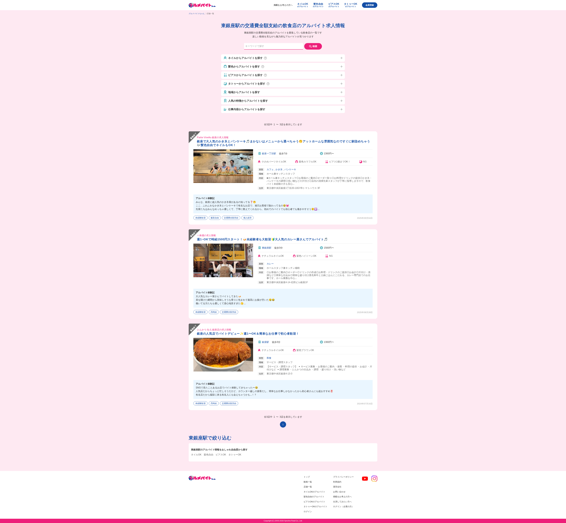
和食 (269, 358)
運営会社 (337, 487)
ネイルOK (196, 454)
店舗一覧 (308, 487)
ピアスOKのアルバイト (314, 501)
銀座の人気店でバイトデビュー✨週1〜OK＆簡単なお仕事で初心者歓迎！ (248, 333)
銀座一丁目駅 (269, 153)
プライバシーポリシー (343, 477)
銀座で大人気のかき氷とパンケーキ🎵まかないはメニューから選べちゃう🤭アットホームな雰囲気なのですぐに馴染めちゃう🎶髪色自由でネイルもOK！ (283, 143)
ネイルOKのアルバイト (314, 492)
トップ (307, 477)
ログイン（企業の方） (343, 506)
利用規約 (337, 482)
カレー (270, 263)
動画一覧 (308, 482)
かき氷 (279, 169)
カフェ (270, 169)
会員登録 (370, 5)
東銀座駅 (266, 248)
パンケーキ (290, 169)
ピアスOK (221, 454)
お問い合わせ (339, 492)
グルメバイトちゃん (197, 14)
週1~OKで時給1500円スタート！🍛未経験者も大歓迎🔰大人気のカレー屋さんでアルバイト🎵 (262, 239)
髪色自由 (208, 454)
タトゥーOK (234, 454)
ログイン (308, 511)
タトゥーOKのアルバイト (315, 506)
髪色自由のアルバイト (314, 496)
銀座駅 (265, 342)
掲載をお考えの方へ (283, 5)
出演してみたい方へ (342, 501)
